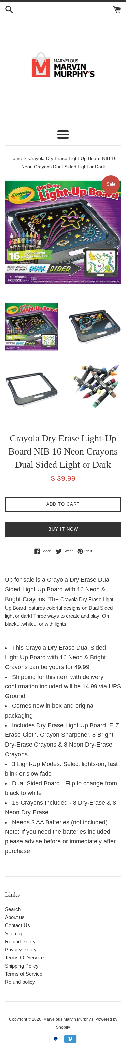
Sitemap (14, 933)
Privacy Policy (21, 949)
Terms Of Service (24, 957)
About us (15, 917)
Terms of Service (23, 974)
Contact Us (17, 925)
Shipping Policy (22, 966)
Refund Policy (20, 941)
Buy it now (63, 529)
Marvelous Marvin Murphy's (68, 1019)
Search (13, 909)
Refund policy (20, 982)
